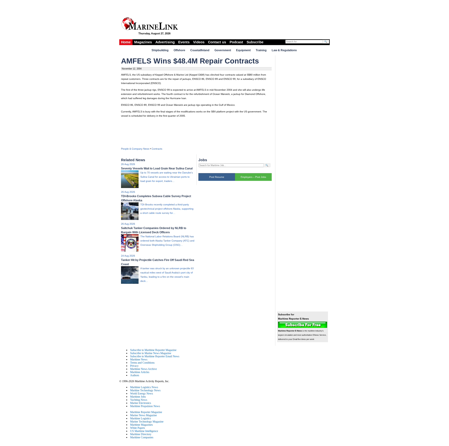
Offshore (179, 50)
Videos (199, 42)
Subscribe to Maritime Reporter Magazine (153, 349)
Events (184, 42)
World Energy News (141, 393)
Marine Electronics (140, 402)
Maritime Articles (139, 372)
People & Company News (135, 148)
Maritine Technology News (145, 390)
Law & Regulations (284, 50)
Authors (134, 375)
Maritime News (138, 359)
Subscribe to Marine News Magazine (150, 353)
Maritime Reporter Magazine (146, 412)
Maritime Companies (141, 437)
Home (126, 42)
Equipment (243, 50)
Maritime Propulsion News (145, 406)
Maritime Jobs (138, 396)
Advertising (165, 42)
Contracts (157, 148)
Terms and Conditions (142, 362)
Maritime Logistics (140, 418)
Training (261, 50)
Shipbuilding (160, 50)
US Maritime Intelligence (144, 431)
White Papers (137, 427)
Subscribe (255, 42)
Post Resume (216, 177)
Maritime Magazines (141, 424)
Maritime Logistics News (144, 387)
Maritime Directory (140, 434)
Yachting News (138, 399)
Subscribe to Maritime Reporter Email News (154, 356)
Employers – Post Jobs (253, 177)
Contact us (217, 42)
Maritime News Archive (143, 368)
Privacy (134, 365)
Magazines (143, 42)
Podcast (236, 42)
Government (223, 50)
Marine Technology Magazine (146, 421)
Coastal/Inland (199, 50)
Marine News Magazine (143, 415)
